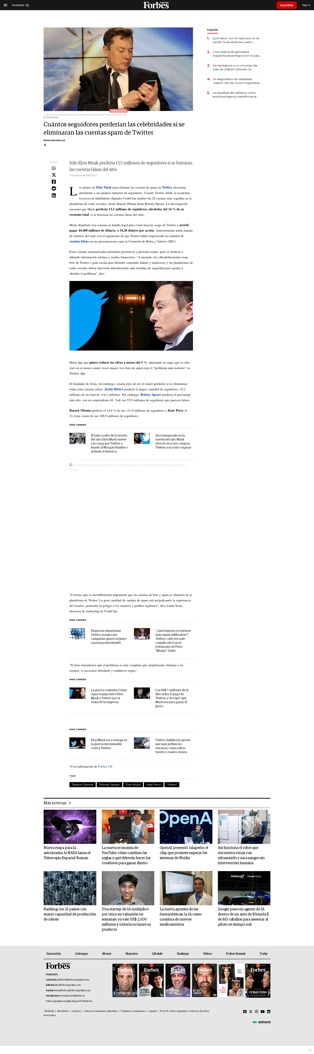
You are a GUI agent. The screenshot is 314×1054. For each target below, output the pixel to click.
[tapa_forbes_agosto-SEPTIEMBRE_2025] (257, 981)
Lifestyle (157, 953)
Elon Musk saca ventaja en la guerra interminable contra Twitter (109, 744)
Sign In (306, 5)
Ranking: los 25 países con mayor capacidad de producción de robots (70, 914)
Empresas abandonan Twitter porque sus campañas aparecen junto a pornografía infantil (109, 636)
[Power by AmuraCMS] (261, 1021)
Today (263, 953)
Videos (207, 953)
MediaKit (49, 1011)
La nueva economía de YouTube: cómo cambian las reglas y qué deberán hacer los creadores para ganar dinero (126, 855)
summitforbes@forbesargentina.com (72, 990)
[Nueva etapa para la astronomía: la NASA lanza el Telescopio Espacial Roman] (70, 827)
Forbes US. (106, 766)
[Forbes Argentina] (157, 5)
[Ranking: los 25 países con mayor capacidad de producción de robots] (70, 888)
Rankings (183, 953)
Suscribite (286, 5)
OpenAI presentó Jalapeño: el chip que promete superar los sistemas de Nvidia (184, 853)
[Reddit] (54, 188)
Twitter (172, 784)
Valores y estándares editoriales (100, 1011)
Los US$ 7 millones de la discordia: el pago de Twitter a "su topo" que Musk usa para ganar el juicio (171, 698)
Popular (212, 29)
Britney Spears (109, 784)
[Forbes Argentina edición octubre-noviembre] (231, 981)
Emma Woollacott (54, 140)
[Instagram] (256, 1012)
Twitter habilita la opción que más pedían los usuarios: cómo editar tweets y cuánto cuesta (172, 746)
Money (106, 953)
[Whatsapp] (54, 168)
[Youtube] (263, 1012)
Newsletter (63, 1011)
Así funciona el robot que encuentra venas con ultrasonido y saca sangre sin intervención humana (241, 855)
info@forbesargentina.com (68, 985)
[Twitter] (54, 175)
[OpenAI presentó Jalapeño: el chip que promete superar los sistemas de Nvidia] (186, 827)
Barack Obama (82, 784)
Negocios (132, 953)
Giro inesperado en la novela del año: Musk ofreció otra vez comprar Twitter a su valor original (173, 441)
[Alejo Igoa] (178, 981)
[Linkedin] (54, 195)
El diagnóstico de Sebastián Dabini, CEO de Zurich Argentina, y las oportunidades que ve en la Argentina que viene (237, 81)
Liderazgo (81, 953)
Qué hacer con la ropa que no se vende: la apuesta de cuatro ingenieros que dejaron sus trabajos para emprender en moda (236, 40)
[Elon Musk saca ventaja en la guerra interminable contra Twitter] (77, 743)
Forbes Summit (235, 953)
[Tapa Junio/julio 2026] (125, 981)
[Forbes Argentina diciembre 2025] (204, 981)
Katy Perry (154, 784)
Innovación (54, 953)
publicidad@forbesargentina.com (72, 980)
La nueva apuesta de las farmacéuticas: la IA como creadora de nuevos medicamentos (181, 916)
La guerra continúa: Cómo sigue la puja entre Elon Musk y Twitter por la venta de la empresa (109, 696)
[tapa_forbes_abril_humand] (151, 981)
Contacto (76, 1011)
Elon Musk (133, 784)
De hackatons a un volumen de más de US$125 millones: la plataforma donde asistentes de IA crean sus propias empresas (235, 67)
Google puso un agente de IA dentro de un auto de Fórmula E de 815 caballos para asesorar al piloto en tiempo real (243, 916)
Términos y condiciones (132, 1011)
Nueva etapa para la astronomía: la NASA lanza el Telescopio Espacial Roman (67, 853)
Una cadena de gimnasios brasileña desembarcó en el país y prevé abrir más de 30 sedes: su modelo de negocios (237, 54)
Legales (152, 1011)
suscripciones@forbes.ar (72, 996)
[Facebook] (54, 182)
